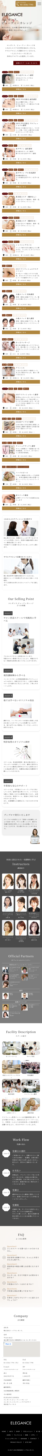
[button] (39, 3)
